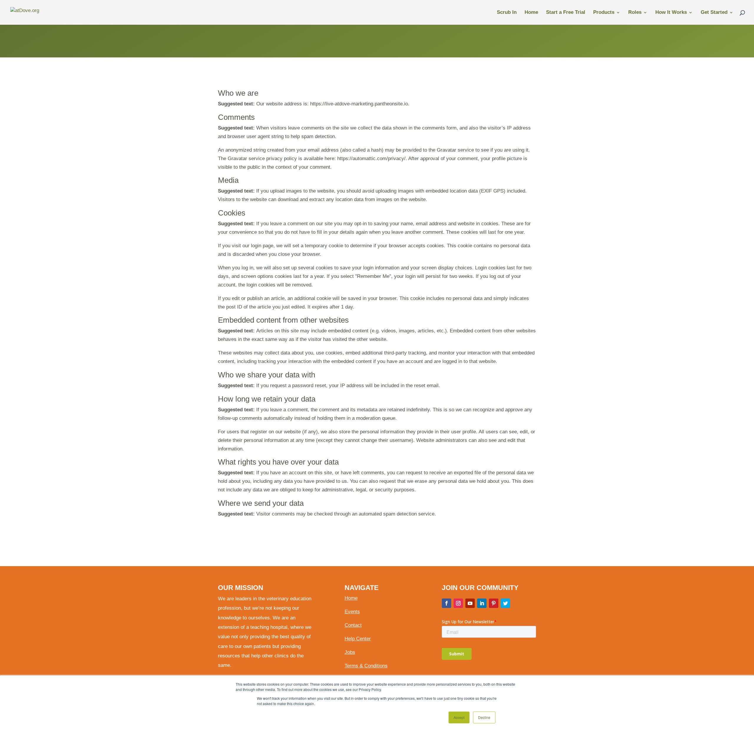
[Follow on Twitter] (505, 603)
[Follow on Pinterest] (493, 603)
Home (531, 12)
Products (603, 12)
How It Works (671, 12)
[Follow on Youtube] (470, 603)
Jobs (350, 652)
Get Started (714, 12)
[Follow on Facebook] (446, 603)
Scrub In (507, 12)
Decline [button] (484, 717)
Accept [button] (459, 717)
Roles (634, 12)
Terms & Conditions (366, 666)
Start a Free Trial (565, 12)
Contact (353, 625)
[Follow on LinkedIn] (482, 603)
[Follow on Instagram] (458, 603)
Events (352, 611)
